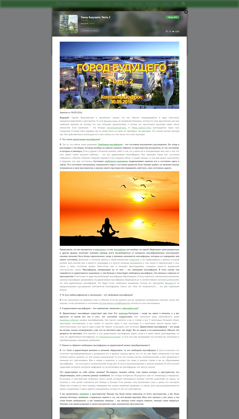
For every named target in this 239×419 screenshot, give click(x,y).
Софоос (92, 23)
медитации (99, 249)
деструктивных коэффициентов (114, 303)
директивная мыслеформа (86, 139)
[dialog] (119, 209)
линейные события (69, 320)
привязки (84, 393)
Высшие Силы (110, 120)
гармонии (134, 259)
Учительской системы (109, 336)
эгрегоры (123, 313)
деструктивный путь (116, 127)
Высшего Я (170, 283)
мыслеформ (120, 249)
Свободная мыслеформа (110, 144)
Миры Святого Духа (141, 127)
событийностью (130, 308)
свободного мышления (116, 161)
